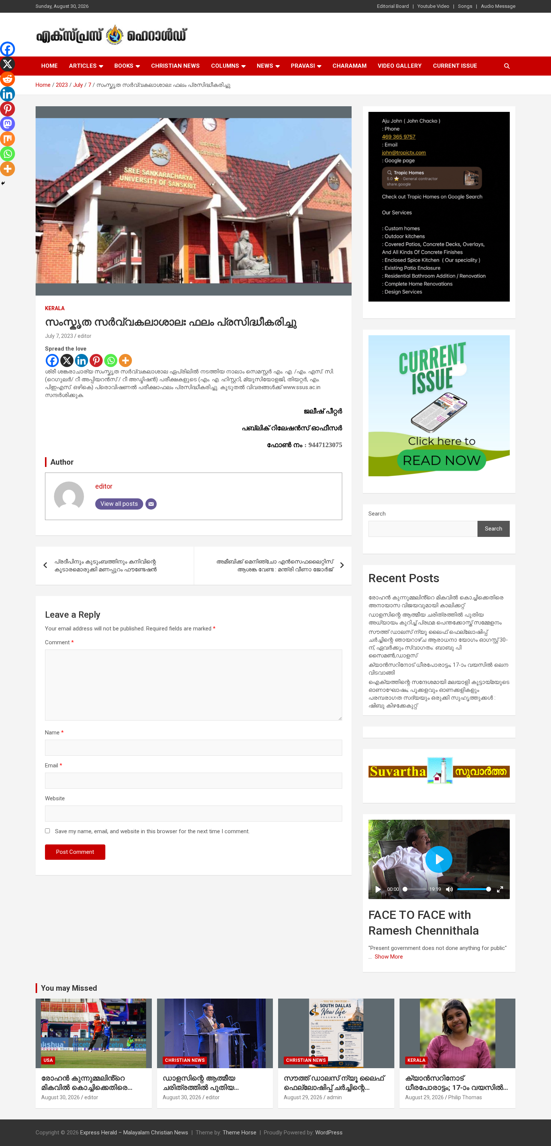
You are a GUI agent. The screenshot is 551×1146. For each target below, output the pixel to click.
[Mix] (7, 138)
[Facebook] (52, 360)
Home (49, 65)
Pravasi (303, 65)
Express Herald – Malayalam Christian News (134, 1132)
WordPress (329, 1132)
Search (377, 513)
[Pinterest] (96, 360)
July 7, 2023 (59, 336)
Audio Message (498, 6)
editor (84, 336)
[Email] (151, 504)
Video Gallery (400, 65)
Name (54, 732)
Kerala (54, 308)
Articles (83, 65)
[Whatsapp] (110, 360)
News (265, 65)
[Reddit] (7, 78)
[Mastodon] (7, 123)
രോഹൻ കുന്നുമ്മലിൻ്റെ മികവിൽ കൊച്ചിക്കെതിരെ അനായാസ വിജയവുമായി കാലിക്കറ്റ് (85, 1092)
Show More (389, 956)
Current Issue (455, 65)
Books (123, 65)
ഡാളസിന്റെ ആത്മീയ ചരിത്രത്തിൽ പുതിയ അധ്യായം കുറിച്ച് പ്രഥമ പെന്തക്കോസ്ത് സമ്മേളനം (205, 1092)
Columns (225, 65)
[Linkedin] (81, 360)
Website (55, 798)
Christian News (175, 65)
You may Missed (69, 988)
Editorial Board (393, 6)
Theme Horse (239, 1132)
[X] (66, 360)
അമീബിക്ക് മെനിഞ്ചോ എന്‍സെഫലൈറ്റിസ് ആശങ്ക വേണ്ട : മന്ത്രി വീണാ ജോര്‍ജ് (274, 565)
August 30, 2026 (60, 1097)
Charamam (349, 65)
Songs (465, 6)
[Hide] (3, 183)
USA (48, 1060)
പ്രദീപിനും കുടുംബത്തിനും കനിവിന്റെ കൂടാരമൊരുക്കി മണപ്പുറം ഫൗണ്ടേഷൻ (105, 565)
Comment (59, 642)
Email (53, 765)
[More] (125, 360)
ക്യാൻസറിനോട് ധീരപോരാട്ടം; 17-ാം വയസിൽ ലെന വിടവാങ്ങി (454, 1087)
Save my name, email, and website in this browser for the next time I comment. (152, 831)
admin (334, 1097)
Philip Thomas (465, 1097)
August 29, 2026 (303, 1097)
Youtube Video (433, 6)
